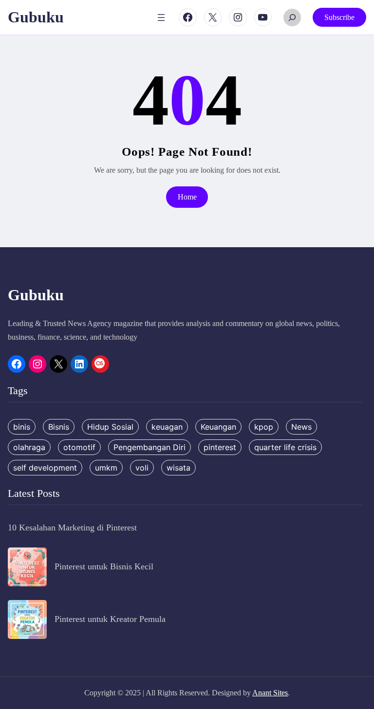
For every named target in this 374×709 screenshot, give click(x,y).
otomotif (79, 447)
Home (187, 197)
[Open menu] (161, 17)
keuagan (167, 427)
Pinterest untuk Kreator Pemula (110, 619)
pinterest (220, 447)
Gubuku (36, 17)
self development (45, 468)
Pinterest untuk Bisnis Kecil (104, 566)
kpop (263, 427)
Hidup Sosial (110, 427)
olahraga (29, 447)
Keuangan (218, 427)
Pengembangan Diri (149, 447)
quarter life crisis (285, 447)
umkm (106, 468)
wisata (178, 468)
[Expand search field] (292, 17)
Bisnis (58, 427)
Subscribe (339, 17)
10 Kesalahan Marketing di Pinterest (72, 527)
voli (142, 468)
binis (21, 427)
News (301, 427)
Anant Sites (270, 693)
